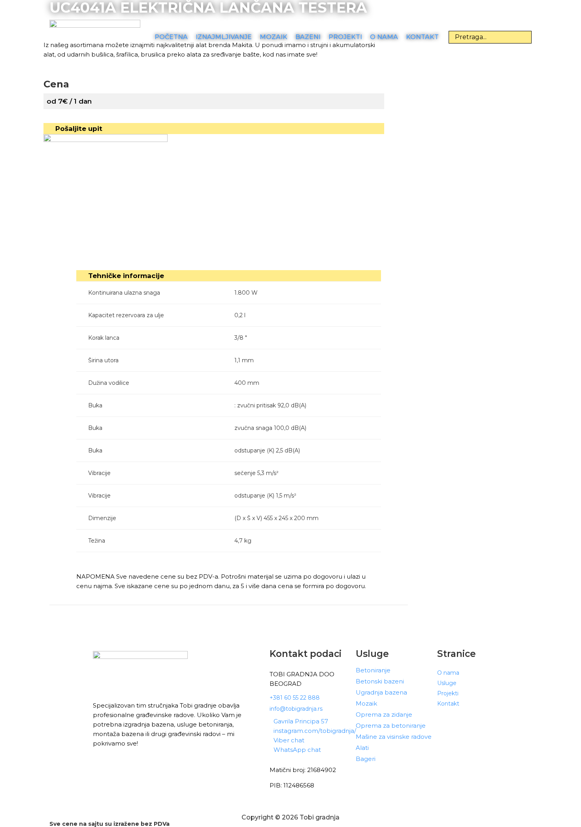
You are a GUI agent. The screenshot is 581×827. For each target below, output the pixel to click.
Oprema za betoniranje (391, 726)
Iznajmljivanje (224, 37)
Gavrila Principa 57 (301, 721)
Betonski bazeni (380, 681)
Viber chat (289, 740)
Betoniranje (373, 670)
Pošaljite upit (78, 128)
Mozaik (273, 37)
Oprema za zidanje (384, 714)
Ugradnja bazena (381, 692)
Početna (171, 37)
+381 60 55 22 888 (295, 697)
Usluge (446, 683)
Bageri (365, 759)
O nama (384, 37)
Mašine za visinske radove (394, 737)
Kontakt (422, 37)
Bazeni (308, 37)
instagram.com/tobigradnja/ (315, 730)
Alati (362, 748)
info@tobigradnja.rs (296, 708)
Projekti (345, 37)
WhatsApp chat (297, 749)
